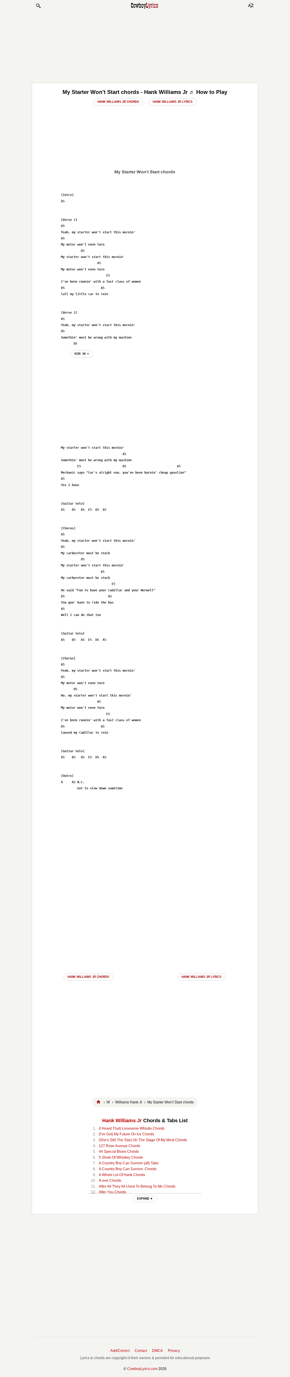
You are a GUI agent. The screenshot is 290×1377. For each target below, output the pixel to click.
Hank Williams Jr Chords (118, 101)
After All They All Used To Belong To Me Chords (137, 1186)
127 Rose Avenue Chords (119, 1146)
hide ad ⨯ (82, 353)
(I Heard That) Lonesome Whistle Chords (131, 1128)
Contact (141, 1351)
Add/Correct (120, 1351)
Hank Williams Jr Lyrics (173, 101)
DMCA (157, 1351)
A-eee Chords (110, 1180)
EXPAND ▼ (145, 1198)
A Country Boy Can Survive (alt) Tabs (128, 1163)
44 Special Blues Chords (119, 1151)
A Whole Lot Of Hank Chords (122, 1175)
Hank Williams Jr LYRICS (201, 976)
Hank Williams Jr (122, 1120)
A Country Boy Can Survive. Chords (127, 1169)
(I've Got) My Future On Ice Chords (126, 1134)
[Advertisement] (145, 45)
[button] (38, 6)
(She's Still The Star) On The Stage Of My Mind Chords (143, 1140)
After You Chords (112, 1192)
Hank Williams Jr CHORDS (88, 976)
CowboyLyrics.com (142, 1369)
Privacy (174, 1351)
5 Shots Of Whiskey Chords (121, 1157)
